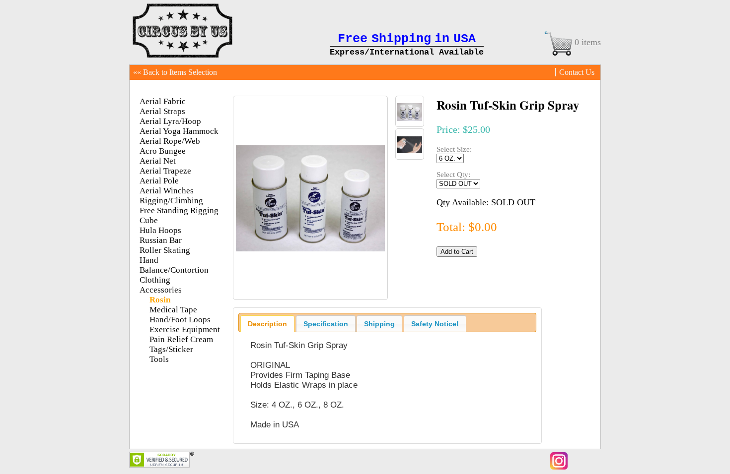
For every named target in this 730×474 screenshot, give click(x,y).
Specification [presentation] (325, 324)
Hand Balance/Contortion (174, 265)
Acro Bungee (163, 151)
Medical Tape (173, 309)
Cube (149, 220)
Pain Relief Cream (181, 339)
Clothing (155, 280)
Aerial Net (158, 161)
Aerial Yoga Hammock (179, 131)
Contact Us (576, 72)
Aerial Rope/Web (170, 141)
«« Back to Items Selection (175, 72)
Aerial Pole (159, 180)
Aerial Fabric (163, 101)
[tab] (267, 323)
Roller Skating (165, 250)
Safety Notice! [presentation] (435, 324)
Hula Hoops (160, 230)
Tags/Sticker (171, 349)
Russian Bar (161, 240)
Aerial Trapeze (165, 171)
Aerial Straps (162, 111)
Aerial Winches (167, 190)
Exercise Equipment (184, 329)
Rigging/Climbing (171, 200)
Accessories (161, 290)
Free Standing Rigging (179, 210)
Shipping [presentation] (379, 324)
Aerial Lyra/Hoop (170, 121)
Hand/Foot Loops (180, 319)
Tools (159, 359)
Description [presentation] (267, 324)
